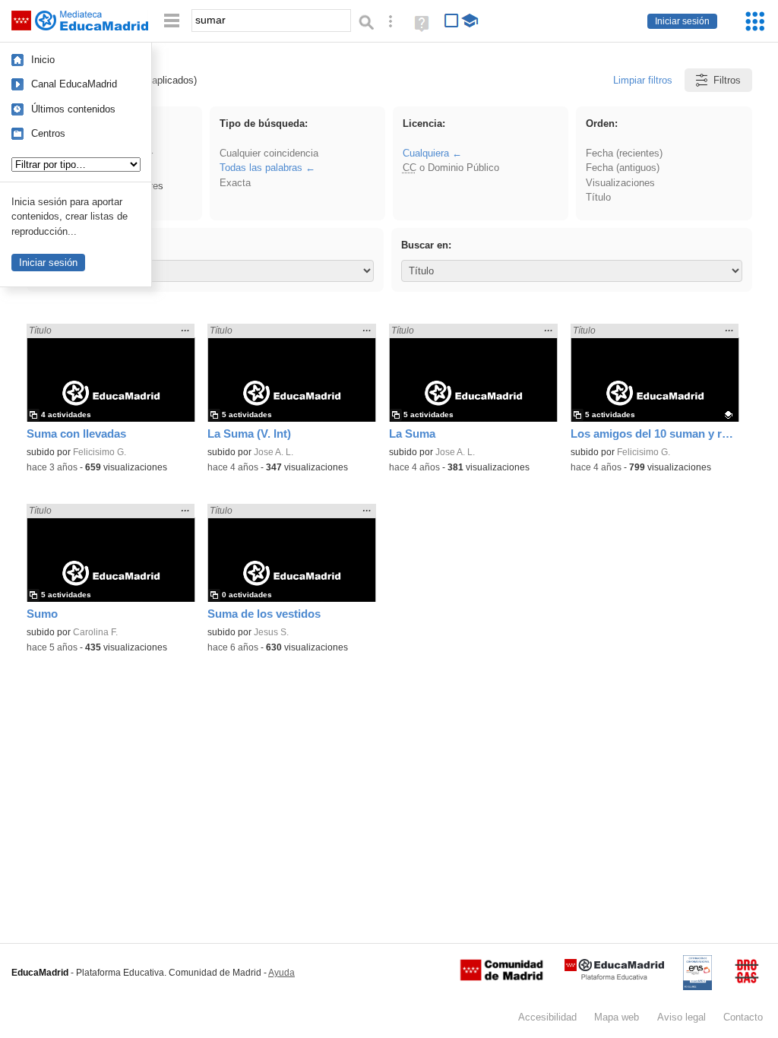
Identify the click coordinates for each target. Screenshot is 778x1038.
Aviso (681, 1017)
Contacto (743, 1017)
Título (598, 197)
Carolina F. (95, 632)
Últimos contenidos (73, 109)
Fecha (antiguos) (622, 167)
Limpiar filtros (642, 80)
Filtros (727, 80)
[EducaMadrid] (614, 976)
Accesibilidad (547, 1017)
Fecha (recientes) (624, 153)
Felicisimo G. (99, 452)
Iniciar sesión (682, 21)
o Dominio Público (451, 167)
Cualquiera (426, 153)
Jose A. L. (273, 452)
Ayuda (281, 972)
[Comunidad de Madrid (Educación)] (501, 977)
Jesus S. (271, 632)
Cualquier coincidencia (269, 153)
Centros (48, 133)
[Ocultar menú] (171, 21)
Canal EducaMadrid (74, 84)
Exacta (235, 182)
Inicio (43, 59)
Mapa (616, 1017)
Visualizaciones (620, 182)
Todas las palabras (261, 167)
